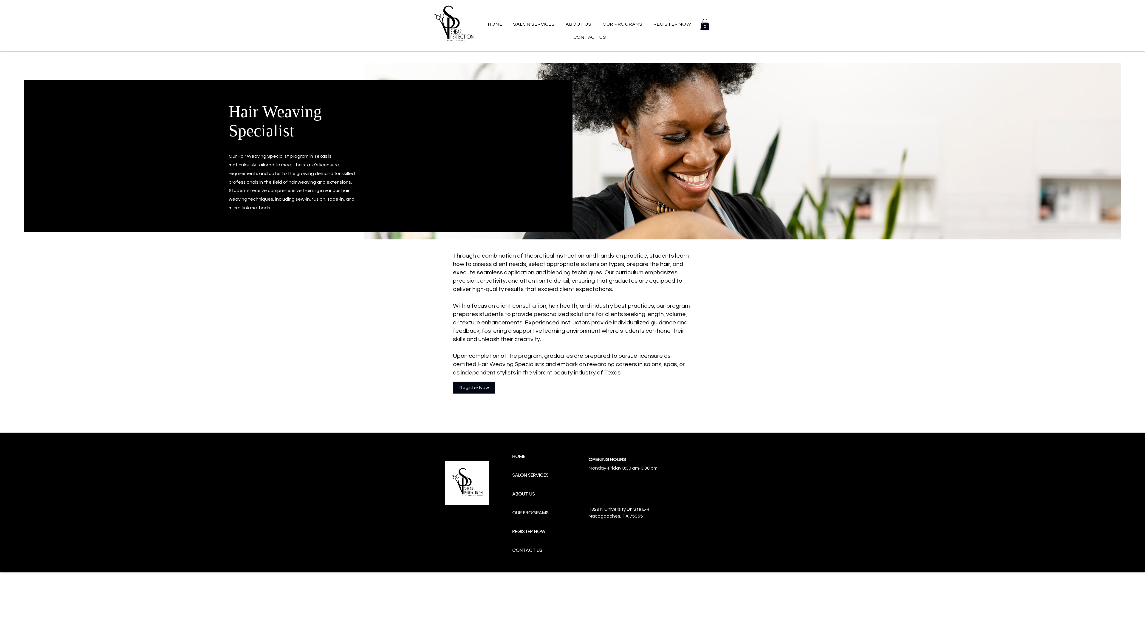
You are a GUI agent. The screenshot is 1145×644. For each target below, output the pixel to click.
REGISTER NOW (529, 531)
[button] (622, 24)
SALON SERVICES (530, 475)
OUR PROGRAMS (530, 512)
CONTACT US (527, 550)
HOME (518, 456)
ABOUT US (523, 493)
